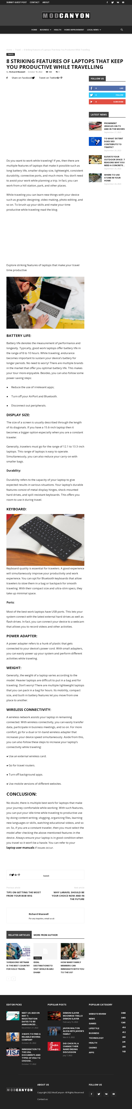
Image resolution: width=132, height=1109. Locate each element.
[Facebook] (107, 2)
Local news (93, 29)
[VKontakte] (117, 2)
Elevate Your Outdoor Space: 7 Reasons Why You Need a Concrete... (114, 161)
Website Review (97, 1013)
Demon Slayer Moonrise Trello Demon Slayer (73, 1015)
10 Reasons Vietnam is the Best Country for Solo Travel (18, 965)
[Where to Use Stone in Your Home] (95, 177)
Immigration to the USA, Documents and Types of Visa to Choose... (31, 1055)
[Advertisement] (66, 41)
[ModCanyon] (66, 15)
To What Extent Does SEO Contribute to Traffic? (113, 143)
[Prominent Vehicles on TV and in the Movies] (95, 126)
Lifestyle (94, 1028)
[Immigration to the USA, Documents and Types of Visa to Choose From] (12, 1052)
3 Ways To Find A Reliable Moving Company (31, 1036)
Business (44, 29)
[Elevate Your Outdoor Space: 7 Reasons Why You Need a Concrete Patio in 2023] (95, 159)
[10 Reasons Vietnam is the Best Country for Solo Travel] (18, 951)
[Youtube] (123, 2)
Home (34, 29)
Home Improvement (74, 29)
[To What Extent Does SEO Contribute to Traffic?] (95, 141)
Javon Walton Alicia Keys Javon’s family (73, 1031)
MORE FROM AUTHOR (46, 934)
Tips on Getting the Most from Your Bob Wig (23, 894)
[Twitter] (112, 2)
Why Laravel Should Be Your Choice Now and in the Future (68, 896)
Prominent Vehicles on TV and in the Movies (114, 126)
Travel (18, 49)
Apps (91, 1052)
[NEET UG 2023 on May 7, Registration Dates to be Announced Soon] (12, 1015)
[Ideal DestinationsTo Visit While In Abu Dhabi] (45, 951)
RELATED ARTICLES (19, 934)
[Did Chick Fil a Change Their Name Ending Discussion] (54, 1046)
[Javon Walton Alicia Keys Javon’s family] (54, 1031)
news (92, 1018)
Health (57, 29)
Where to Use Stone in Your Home (112, 177)
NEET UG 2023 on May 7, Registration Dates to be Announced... (31, 1018)
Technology (96, 1037)
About (45, 2)
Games (92, 1023)
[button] (122, 30)
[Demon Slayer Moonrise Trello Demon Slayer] (54, 1015)
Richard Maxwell (17, 72)
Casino (93, 1047)
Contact (34, 2)
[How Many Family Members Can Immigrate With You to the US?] (72, 951)
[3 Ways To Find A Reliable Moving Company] (12, 1036)
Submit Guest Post (16, 2)
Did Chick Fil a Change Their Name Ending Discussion (71, 1048)
